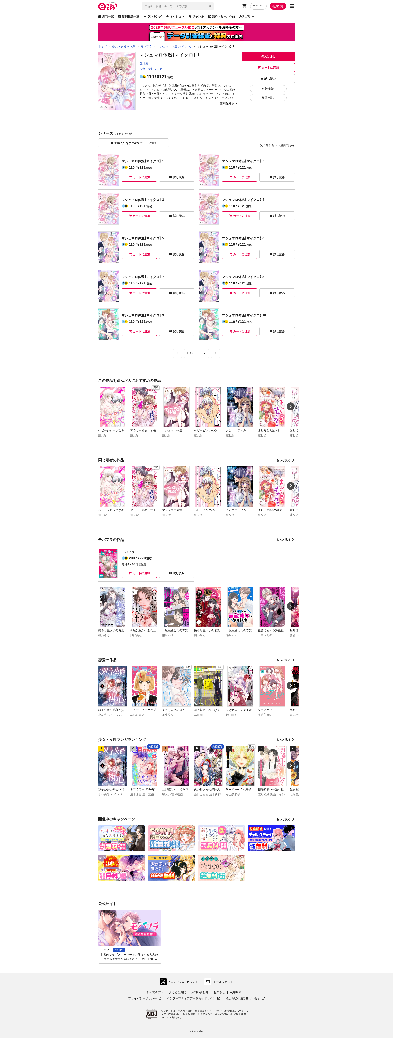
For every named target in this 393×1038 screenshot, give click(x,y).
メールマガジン (223, 981)
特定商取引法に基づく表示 (245, 998)
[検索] (210, 6)
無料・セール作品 (223, 16)
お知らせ (219, 992)
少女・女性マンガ (151, 68)
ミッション (177, 16)
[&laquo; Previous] (177, 353)
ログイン (258, 6)
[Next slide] (291, 406)
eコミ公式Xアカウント (180, 982)
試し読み (270, 78)
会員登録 (278, 6)
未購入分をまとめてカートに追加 (135, 143)
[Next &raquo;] (215, 353)
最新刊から (287, 145)
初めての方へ (155, 992)
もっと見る (283, 460)
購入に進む (268, 56)
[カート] (244, 6)
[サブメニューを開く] (292, 6)
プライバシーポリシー (145, 998)
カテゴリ (245, 16)
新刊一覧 (108, 16)
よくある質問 (177, 992)
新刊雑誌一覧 (130, 16)
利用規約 (236, 992)
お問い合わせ (199, 992)
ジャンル (198, 16)
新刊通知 (270, 88)
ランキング (154, 16)
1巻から (269, 145)
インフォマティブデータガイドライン (191, 998)
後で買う (270, 97)
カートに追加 (270, 67)
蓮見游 (144, 63)
